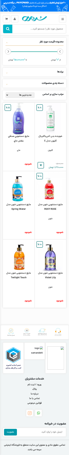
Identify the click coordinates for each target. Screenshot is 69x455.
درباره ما (34, 394)
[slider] (60, 51)
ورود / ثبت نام (34, 385)
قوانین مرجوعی (34, 403)
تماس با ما (34, 398)
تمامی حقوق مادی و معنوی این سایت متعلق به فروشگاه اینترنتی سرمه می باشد (34, 447)
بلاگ (34, 389)
